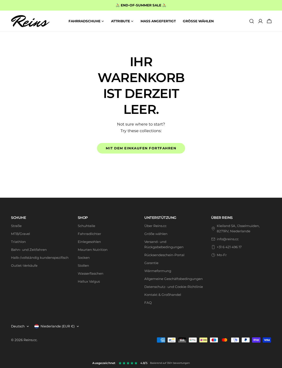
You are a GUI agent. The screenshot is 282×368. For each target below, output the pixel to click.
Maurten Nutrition (93, 250)
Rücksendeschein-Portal (164, 255)
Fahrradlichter (89, 234)
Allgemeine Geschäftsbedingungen (173, 279)
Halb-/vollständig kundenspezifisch (40, 257)
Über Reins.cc (155, 226)
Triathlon (18, 242)
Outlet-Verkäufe (24, 265)
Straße (16, 226)
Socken (84, 257)
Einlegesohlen (89, 242)
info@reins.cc (228, 239)
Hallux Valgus (89, 281)
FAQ (148, 302)
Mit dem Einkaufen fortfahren (141, 148)
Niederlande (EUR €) (58, 326)
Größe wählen (155, 234)
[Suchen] (251, 21)
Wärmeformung (157, 271)
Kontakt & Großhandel (162, 295)
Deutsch (18, 326)
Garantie (151, 263)
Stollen (83, 265)
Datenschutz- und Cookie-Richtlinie (173, 287)
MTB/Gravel (20, 234)
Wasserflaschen (90, 273)
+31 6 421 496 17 (229, 247)
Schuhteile (86, 226)
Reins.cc (30, 340)
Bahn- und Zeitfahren (29, 250)
